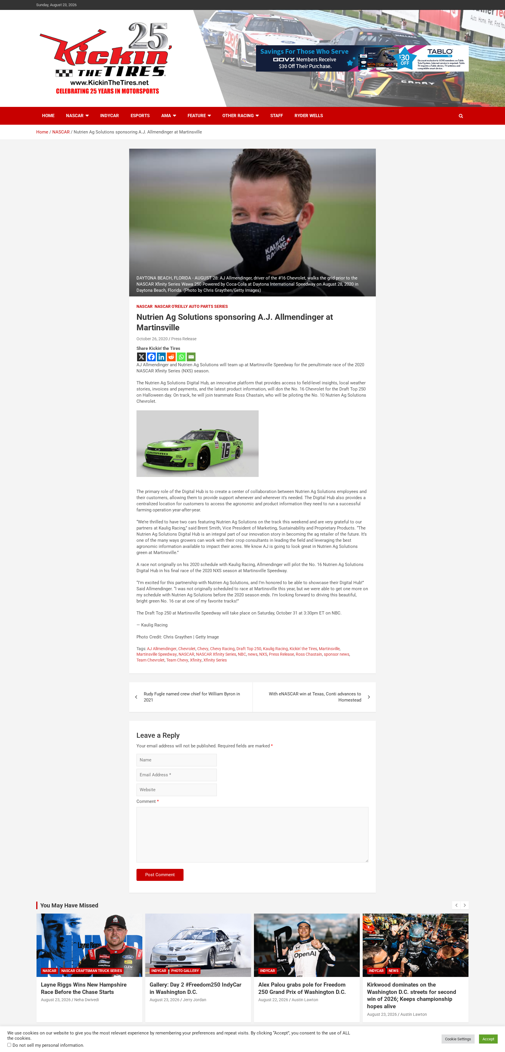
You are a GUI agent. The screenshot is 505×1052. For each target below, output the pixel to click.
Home (48, 115)
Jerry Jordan (194, 999)
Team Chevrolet (150, 660)
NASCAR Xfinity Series (216, 654)
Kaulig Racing (275, 648)
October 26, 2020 (152, 338)
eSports (140, 115)
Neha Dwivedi (86, 999)
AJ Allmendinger (162, 648)
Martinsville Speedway (156, 654)
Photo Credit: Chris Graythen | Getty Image (177, 637)
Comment (147, 801)
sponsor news (336, 654)
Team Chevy (177, 660)
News (393, 971)
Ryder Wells (309, 115)
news (252, 654)
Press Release (183, 338)
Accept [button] (488, 1039)
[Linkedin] (161, 357)
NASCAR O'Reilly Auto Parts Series (191, 306)
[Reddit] (171, 357)
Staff (276, 115)
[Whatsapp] (181, 357)
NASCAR (75, 115)
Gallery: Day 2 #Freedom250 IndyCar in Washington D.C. (195, 988)
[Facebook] (151, 357)
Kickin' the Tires (303, 648)
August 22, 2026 (273, 999)
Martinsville (329, 648)
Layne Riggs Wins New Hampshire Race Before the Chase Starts (84, 988)
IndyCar (109, 115)
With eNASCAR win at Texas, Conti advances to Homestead (315, 697)
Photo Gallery (185, 971)
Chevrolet (187, 648)
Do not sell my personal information (48, 1045)
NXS (263, 654)
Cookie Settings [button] (458, 1039)
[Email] (191, 357)
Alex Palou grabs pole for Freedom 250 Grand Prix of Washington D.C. (302, 988)
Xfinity (196, 660)
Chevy (202, 648)
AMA (166, 115)
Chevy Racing (222, 648)
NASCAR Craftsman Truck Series (91, 971)
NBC (242, 654)
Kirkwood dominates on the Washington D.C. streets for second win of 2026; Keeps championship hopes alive (411, 995)
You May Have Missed (69, 905)
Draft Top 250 (248, 648)
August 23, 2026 (56, 999)
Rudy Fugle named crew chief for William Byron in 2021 (192, 697)
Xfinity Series (215, 660)
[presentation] (456, 905)
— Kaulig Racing (151, 625)
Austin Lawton (305, 999)
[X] (141, 357)
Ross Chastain (309, 654)
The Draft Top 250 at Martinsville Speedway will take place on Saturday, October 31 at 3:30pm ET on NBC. (239, 613)
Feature (197, 115)
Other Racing (238, 115)
